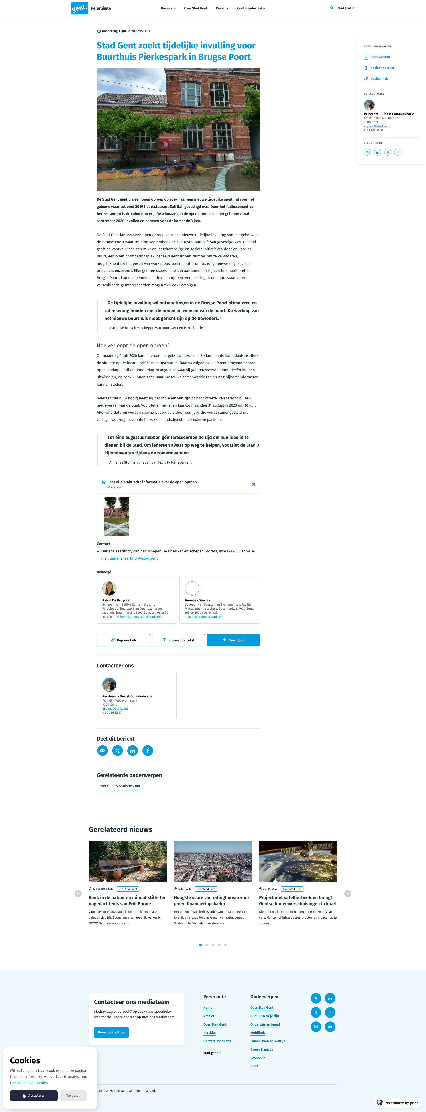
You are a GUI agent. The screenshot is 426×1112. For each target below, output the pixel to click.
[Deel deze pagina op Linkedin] (132, 750)
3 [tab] (213, 945)
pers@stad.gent (117, 709)
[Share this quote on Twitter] (269, 310)
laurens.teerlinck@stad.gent (134, 558)
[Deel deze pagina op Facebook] (147, 750)
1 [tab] (200, 945)
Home (207, 1008)
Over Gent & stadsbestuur (119, 786)
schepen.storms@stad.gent (204, 617)
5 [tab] (225, 945)
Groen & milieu (261, 1050)
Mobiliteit (257, 1033)
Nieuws (166, 8)
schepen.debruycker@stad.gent (139, 617)
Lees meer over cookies (29, 1083)
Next (347, 893)
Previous (78, 893)
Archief (208, 1016)
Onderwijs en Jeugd (265, 1024)
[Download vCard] (168, 679)
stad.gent (344, 8)
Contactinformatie (251, 8)
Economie (257, 1058)
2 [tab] (206, 945)
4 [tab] (219, 945)
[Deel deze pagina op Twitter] (117, 750)
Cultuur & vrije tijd (264, 1016)
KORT (254, 1066)
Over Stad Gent (195, 8)
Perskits (222, 8)
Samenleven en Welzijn (267, 1041)
